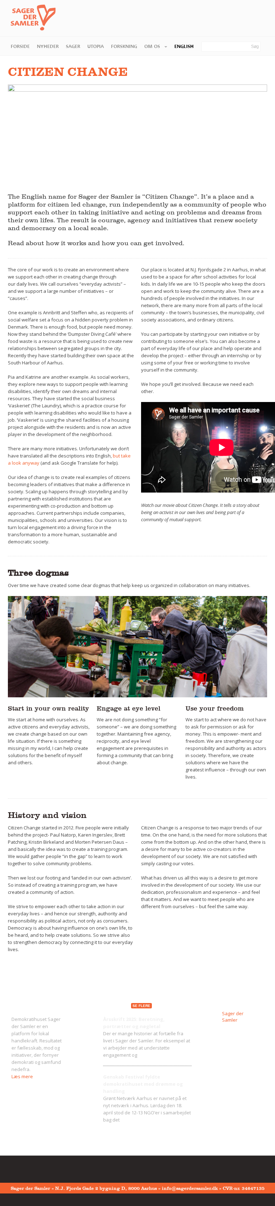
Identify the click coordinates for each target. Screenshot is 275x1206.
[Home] (28, 18)
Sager (73, 46)
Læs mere (22, 1076)
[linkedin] (47, 1167)
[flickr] (25, 1167)
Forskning (124, 46)
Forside (20, 46)
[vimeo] (36, 1167)
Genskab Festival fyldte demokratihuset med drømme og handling (143, 1084)
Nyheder (48, 46)
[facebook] (14, 1167)
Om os (152, 46)
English (184, 46)
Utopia (95, 46)
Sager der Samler (232, 1016)
